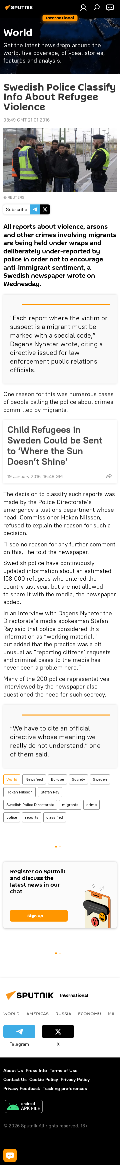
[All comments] (10, 1155)
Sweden (100, 779)
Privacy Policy (75, 1079)
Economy (89, 1014)
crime (91, 804)
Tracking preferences (65, 1088)
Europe (57, 779)
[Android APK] (23, 1107)
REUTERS (16, 197)
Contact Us (15, 1079)
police (11, 817)
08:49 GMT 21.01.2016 (26, 120)
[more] (109, 475)
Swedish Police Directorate (30, 804)
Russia (63, 1014)
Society (78, 779)
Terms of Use (64, 1070)
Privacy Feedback (21, 1088)
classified (54, 817)
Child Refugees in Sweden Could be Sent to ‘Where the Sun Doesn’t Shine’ (54, 445)
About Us (13, 1070)
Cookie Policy (43, 1079)
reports (31, 817)
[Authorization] (83, 7)
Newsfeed (34, 779)
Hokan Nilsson (19, 791)
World (11, 779)
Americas (37, 1014)
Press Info (36, 1070)
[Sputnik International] (20, 10)
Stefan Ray (50, 791)
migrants (70, 804)
